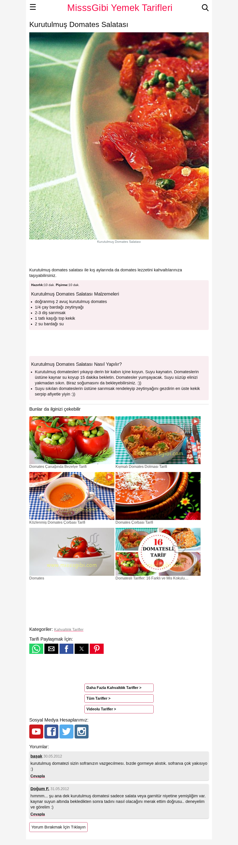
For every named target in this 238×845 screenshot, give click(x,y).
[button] (36, 649)
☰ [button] (32, 7)
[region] (119, 255)
